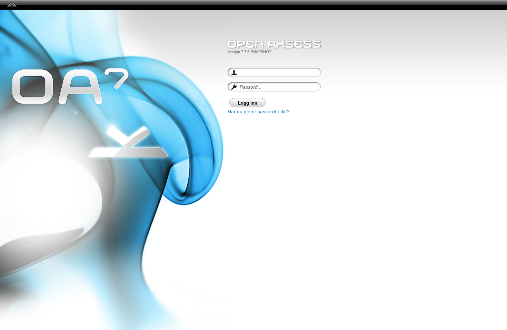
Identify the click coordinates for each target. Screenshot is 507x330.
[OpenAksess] (12, 5)
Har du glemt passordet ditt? (259, 111)
